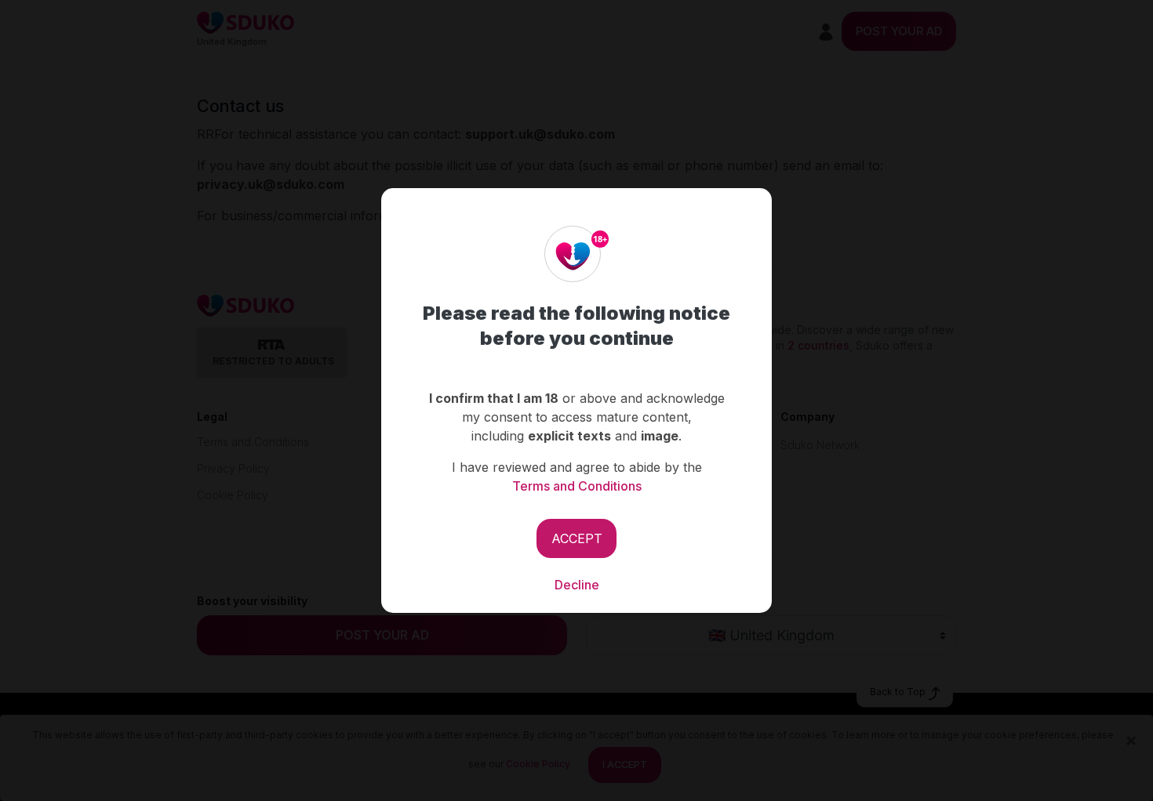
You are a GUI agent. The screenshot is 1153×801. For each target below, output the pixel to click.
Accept (576, 538)
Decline (577, 585)
